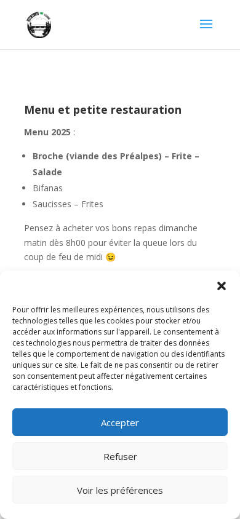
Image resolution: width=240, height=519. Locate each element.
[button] (221, 286)
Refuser (120, 456)
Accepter (120, 422)
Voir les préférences (120, 490)
